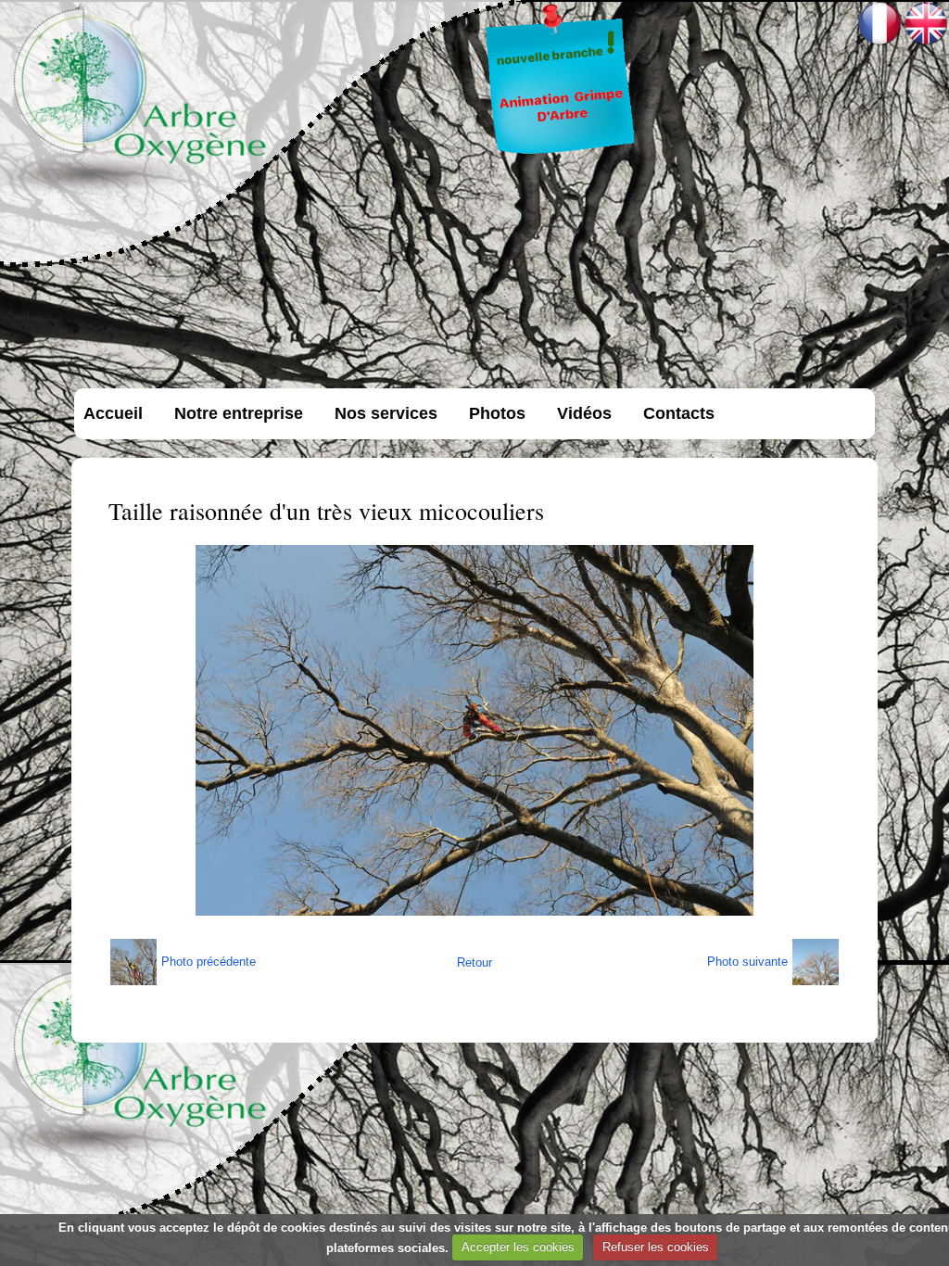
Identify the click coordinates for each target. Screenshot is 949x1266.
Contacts (679, 413)
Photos (497, 413)
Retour (474, 962)
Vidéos (584, 413)
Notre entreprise (238, 413)
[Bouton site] (560, 154)
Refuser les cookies (655, 1247)
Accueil (113, 413)
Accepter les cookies (518, 1247)
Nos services (386, 413)
